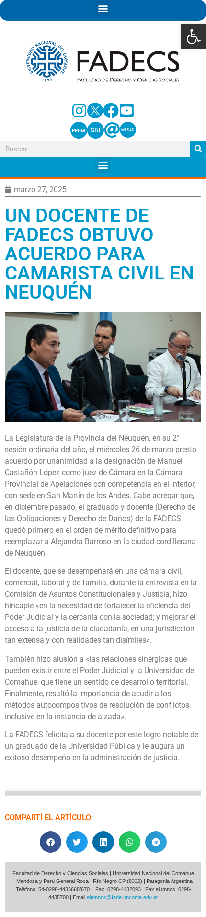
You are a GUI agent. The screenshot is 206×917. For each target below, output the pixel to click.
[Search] (198, 149)
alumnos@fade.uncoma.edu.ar (122, 897)
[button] (193, 36)
